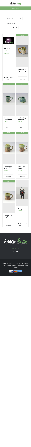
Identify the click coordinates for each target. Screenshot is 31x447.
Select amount (7, 78)
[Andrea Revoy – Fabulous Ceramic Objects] (15, 2)
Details (11, 77)
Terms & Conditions (12, 265)
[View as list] (17, 27)
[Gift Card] (9, 40)
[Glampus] (22, 193)
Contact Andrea (15, 248)
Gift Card (7, 49)
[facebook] (14, 251)
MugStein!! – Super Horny (22, 70)
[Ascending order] (24, 18)
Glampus (21, 209)
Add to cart (20, 224)
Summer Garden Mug (8, 118)
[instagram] (17, 251)
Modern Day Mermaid (22, 118)
